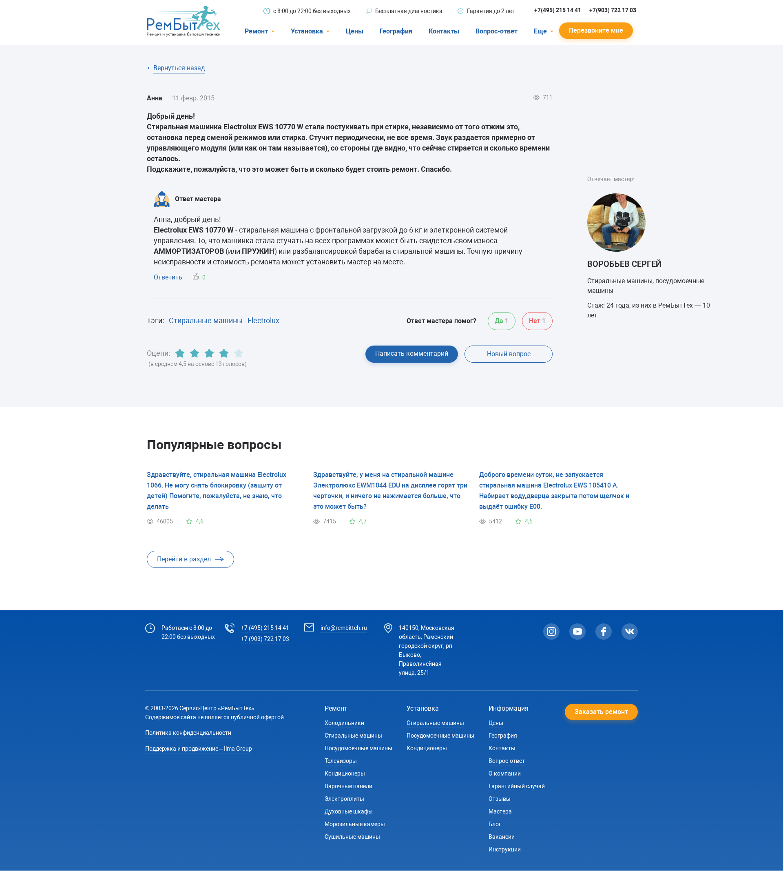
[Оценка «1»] (180, 353)
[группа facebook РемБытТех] (603, 631)
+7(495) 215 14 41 (557, 10)
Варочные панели (348, 786)
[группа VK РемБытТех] (630, 631)
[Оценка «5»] (238, 353)
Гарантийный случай (517, 786)
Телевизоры (341, 761)
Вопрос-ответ (497, 31)
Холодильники (344, 723)
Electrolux (263, 320)
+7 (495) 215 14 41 (265, 628)
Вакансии (502, 836)
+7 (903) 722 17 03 (265, 639)
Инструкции (505, 849)
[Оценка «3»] (209, 353)
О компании (505, 773)
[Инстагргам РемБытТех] (551, 631)
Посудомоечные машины (358, 748)
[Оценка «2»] (194, 353)
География (396, 31)
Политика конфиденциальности (188, 732)
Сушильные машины (352, 836)
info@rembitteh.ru (344, 628)
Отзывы (500, 799)
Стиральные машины (206, 320)
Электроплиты (344, 799)
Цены (354, 31)
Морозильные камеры (355, 824)
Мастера (500, 811)
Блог (495, 824)
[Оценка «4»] (224, 353)
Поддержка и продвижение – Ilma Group (198, 748)
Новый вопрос (509, 354)
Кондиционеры (345, 773)
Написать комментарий (411, 353)
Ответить (168, 277)
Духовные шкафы (349, 811)
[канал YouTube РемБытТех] (577, 631)
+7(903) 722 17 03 (612, 10)
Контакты (444, 31)
